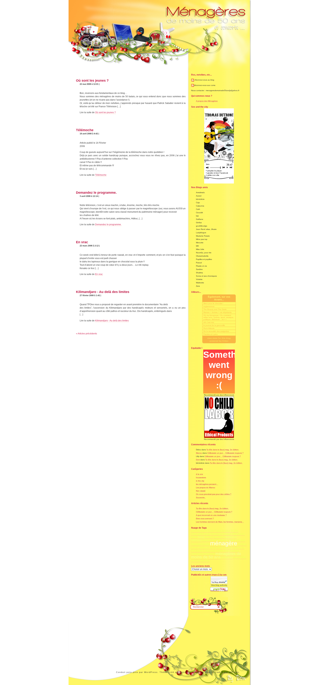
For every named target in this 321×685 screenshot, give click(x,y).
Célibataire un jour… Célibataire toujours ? (225, 453)
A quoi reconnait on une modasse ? (211, 515)
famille (205, 560)
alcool (237, 557)
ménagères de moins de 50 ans (216, 555)
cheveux (196, 553)
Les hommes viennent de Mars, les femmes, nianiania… (220, 522)
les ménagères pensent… (207, 484)
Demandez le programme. (96, 192)
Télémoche (84, 130)
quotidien (219, 537)
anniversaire (199, 530)
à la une (199, 474)
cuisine (236, 547)
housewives (201, 477)
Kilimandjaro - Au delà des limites (102, 292)
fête (243, 557)
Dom (198, 460)
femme (195, 560)
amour (226, 530)
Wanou (215, 533)
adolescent (224, 547)
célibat (242, 544)
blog (201, 537)
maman (234, 550)
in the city (200, 481)
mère (194, 547)
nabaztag (209, 550)
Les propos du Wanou (205, 487)
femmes (196, 544)
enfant (209, 537)
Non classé (200, 491)
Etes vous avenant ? (205, 518)
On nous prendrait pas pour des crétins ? (213, 494)
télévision (238, 533)
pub (207, 533)
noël (211, 530)
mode (206, 544)
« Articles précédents (86, 333)
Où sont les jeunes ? (92, 80)
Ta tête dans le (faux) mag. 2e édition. (222, 450)
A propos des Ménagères (207, 101)
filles (194, 537)
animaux (225, 533)
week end (222, 550)
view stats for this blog (219, 338)
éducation (197, 533)
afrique (240, 540)
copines (207, 540)
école (234, 530)
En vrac (82, 242)
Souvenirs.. (201, 497)
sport (213, 547)
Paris (217, 530)
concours (209, 553)
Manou (199, 453)
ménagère (223, 543)
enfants (226, 557)
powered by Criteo (219, 341)
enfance (203, 547)
